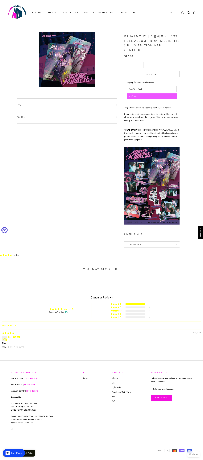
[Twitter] (138, 234)
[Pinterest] (141, 234)
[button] (6, 255)
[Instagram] (12, 428)
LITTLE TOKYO (32, 391)
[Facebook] (134, 234)
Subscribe (161, 398)
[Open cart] (194, 12)
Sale (124, 12)
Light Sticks (70, 12)
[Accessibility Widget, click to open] (4, 230)
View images (133, 244)
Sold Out (151, 74)
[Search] (188, 12)
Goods (52, 12)
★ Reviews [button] (200, 232)
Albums (37, 12)
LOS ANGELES (32, 378)
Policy (21, 117)
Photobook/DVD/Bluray (99, 12)
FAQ (135, 12)
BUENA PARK (29, 384)
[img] (8, 333)
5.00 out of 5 (69, 309)
